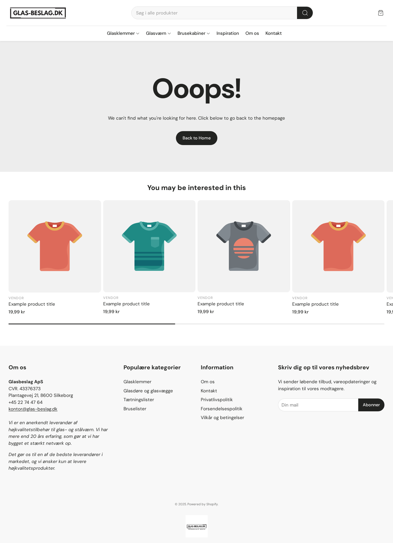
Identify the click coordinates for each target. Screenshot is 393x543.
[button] (222, 13)
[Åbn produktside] (55, 246)
